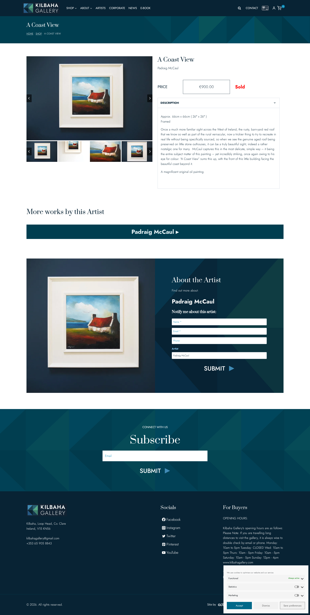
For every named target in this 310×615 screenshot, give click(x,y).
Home (29, 33)
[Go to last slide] (29, 98)
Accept (239, 605)
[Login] (274, 8)
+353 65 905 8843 (39, 543)
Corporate (117, 8)
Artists (101, 8)
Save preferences (292, 605)
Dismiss (266, 605)
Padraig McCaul (168, 68)
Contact (252, 8)
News (133, 8)
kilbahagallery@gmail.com (42, 538)
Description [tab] (169, 103)
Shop (39, 33)
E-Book (145, 8)
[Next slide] (149, 98)
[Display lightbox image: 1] (89, 98)
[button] (41, 151)
